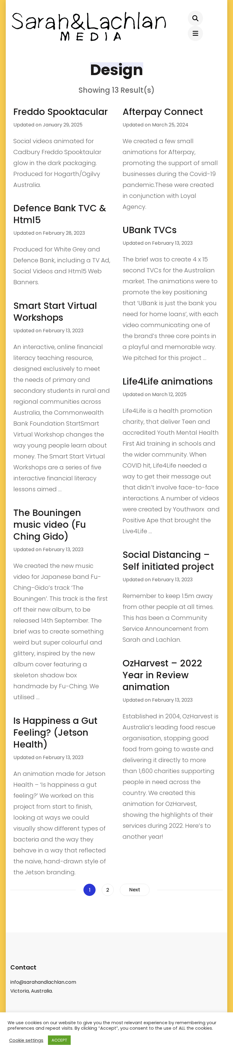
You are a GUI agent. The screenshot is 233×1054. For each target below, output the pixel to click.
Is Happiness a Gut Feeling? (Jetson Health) (55, 732)
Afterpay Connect (163, 111)
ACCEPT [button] (59, 1040)
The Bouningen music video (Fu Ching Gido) (49, 524)
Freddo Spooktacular (60, 111)
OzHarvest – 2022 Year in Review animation (162, 675)
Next (134, 889)
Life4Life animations (168, 381)
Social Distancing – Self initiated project (168, 560)
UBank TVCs (150, 230)
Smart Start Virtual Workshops (55, 311)
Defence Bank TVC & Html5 (59, 214)
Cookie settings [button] (26, 1040)
